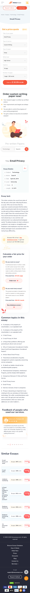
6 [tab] (18, 444)
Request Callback (9, 8)
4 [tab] (14, 444)
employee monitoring (5, 479)
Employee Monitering (5, 507)
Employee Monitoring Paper (5, 516)
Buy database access (14, 305)
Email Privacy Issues (9, 381)
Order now (12, 280)
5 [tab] (16, 444)
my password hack (4, 525)
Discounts (15, 556)
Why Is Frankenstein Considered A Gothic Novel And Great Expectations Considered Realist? (14, 349)
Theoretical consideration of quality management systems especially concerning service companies (14, 360)
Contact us (15, 561)
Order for (15, 82)
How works (15, 548)
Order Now (22, 8)
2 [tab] (10, 444)
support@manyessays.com (15, 572)
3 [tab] (12, 444)
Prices (15, 553)
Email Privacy (7, 384)
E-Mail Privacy (7, 335)
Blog (15, 558)
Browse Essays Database (15, 545)
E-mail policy (4, 470)
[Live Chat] (26, 578)
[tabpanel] (15, 429)
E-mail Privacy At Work (10, 338)
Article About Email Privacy (11, 355)
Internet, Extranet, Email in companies (14, 388)
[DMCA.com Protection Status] (15, 583)
